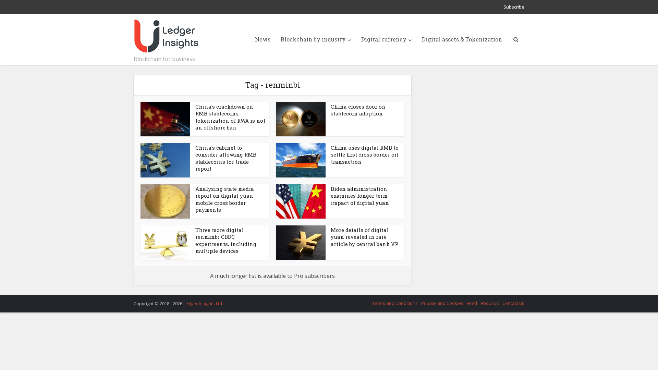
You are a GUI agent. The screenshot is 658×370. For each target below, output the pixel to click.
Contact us (513, 303)
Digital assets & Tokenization (462, 39)
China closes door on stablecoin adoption (358, 110)
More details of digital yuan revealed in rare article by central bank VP (364, 236)
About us (489, 303)
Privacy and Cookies (442, 303)
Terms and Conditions (395, 303)
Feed (472, 303)
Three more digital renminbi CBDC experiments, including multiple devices (225, 240)
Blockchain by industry (313, 39)
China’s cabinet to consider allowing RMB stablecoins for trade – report (225, 158)
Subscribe (513, 7)
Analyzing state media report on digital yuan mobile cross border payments (224, 199)
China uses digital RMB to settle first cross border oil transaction (365, 154)
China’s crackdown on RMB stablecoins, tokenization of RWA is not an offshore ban (230, 117)
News (262, 39)
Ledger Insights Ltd (202, 303)
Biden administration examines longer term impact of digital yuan (360, 195)
